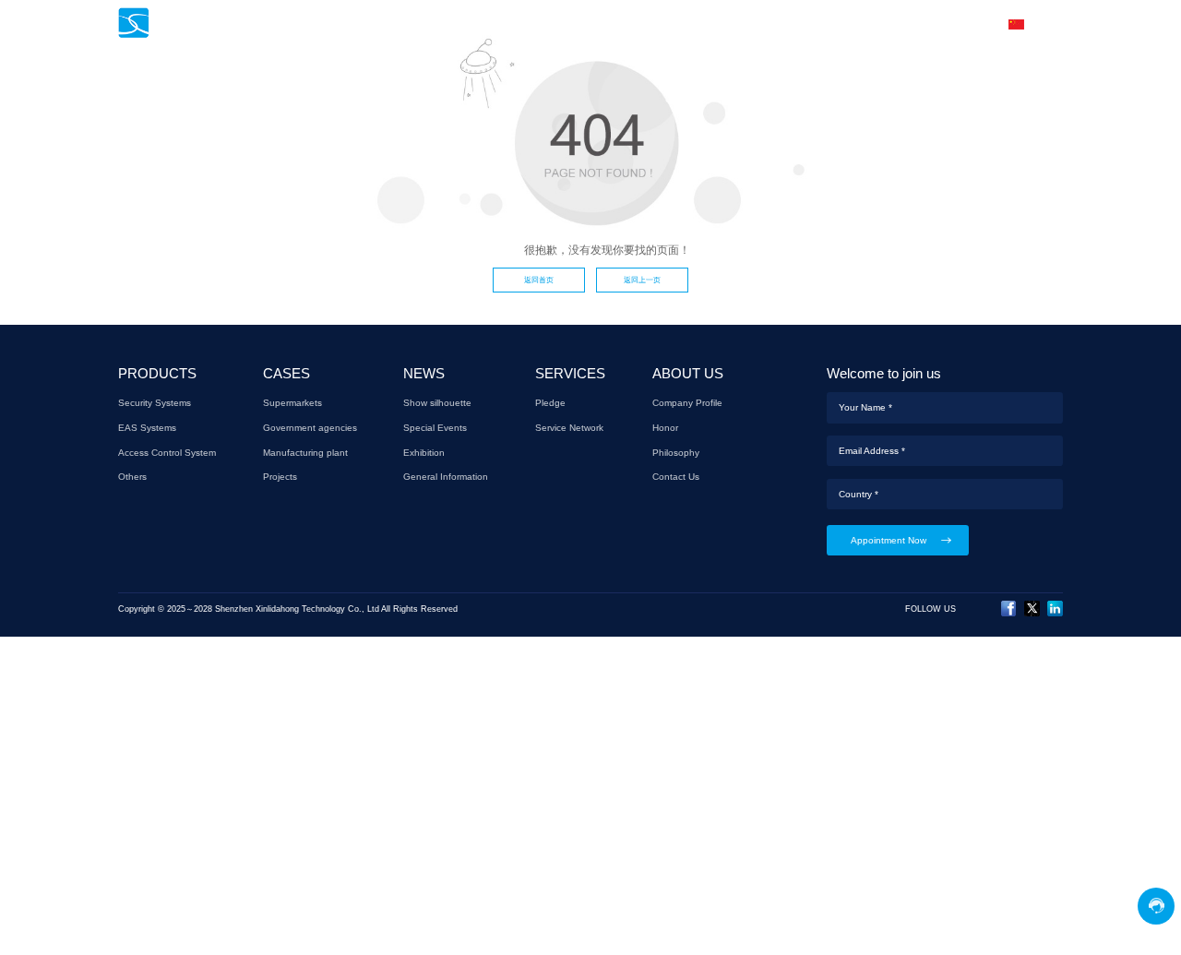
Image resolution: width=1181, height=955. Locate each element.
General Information (445, 477)
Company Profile (687, 403)
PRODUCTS (501, 24)
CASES (577, 24)
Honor (665, 428)
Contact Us (675, 477)
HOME (425, 24)
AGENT (786, 24)
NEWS (640, 24)
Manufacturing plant (305, 453)
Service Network (569, 428)
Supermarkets (292, 403)
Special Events (435, 428)
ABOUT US (861, 24)
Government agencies (310, 428)
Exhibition (424, 453)
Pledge (550, 403)
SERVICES (711, 24)
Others (132, 477)
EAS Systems (147, 428)
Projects (280, 477)
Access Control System (167, 453)
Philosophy (675, 453)
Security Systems (154, 403)
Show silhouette (437, 403)
